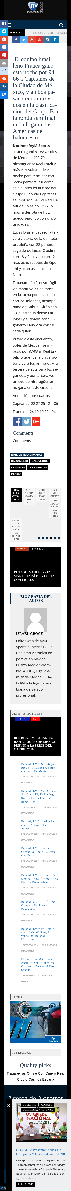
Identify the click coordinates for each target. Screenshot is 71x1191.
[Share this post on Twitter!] (4, 32)
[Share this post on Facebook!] (4, 24)
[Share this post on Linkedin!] (4, 47)
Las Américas (38, 467)
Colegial (29, 1104)
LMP (35, 719)
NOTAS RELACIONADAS (16, 495)
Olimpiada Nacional (38, 1109)
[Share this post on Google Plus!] (4, 40)
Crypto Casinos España (35, 1079)
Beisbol (22, 719)
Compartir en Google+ (36, 421)
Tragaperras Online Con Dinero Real (35, 1073)
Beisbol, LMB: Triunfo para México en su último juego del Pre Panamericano (39, 879)
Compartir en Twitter (26, 421)
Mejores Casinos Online (42, 495)
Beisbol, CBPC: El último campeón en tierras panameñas (38, 905)
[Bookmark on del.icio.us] (4, 95)
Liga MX (38, 549)
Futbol (22, 549)
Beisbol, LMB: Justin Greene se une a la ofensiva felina (38, 852)
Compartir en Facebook (17, 421)
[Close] (8, 1105)
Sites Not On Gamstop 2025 (29, 496)
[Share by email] (4, 63)
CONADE (46, 1104)
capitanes (18, 467)
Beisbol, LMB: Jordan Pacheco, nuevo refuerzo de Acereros (38, 825)
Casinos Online (54, 493)
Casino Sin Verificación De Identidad (16, 529)
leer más (24, 1184)
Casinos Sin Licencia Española (54, 508)
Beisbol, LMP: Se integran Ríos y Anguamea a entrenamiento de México (38, 768)
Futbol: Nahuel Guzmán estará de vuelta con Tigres (34, 576)
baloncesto (19, 461)
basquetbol (40, 461)
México (16, 474)
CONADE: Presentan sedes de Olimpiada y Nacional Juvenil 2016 (41, 1152)
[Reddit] (4, 71)
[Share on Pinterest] (4, 55)
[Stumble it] (4, 79)
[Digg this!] (4, 87)
